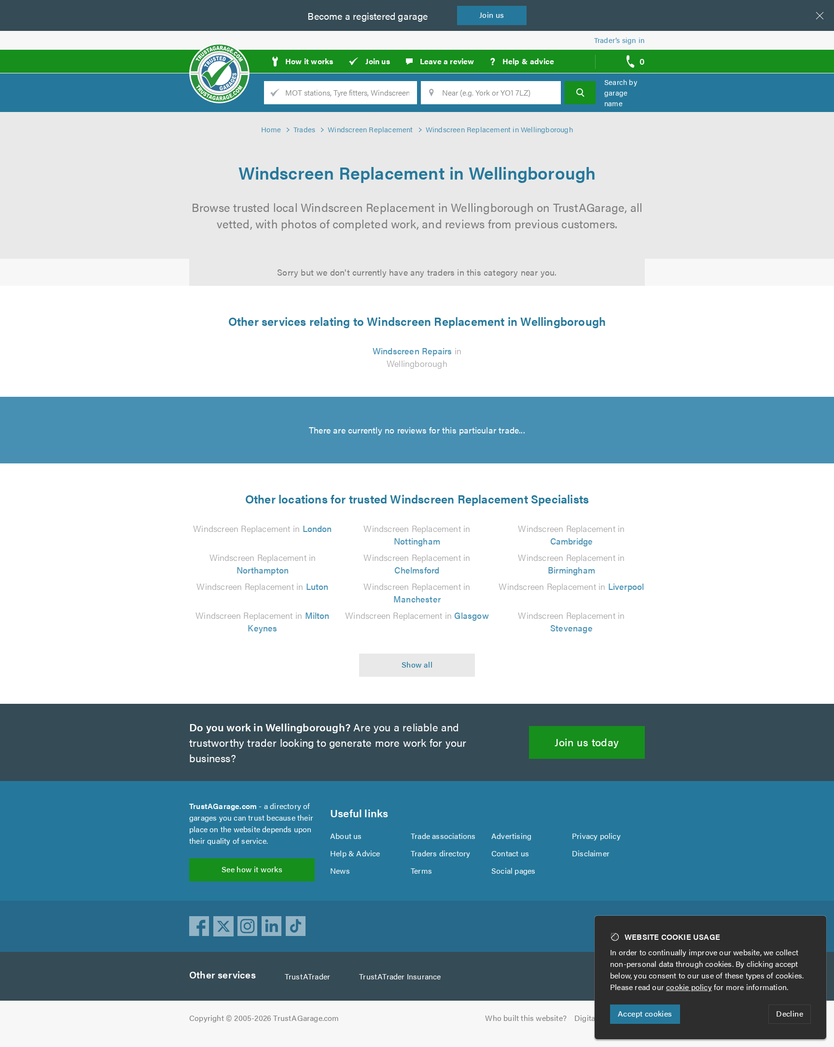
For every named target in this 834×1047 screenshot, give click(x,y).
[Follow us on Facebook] (199, 926)
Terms (421, 870)
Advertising (511, 835)
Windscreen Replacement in (262, 528)
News (340, 870)
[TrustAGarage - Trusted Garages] (219, 58)
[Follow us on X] (223, 926)
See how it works (252, 869)
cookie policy (689, 986)
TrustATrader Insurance (400, 976)
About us (346, 835)
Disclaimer (591, 853)
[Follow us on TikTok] (296, 926)
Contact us (510, 853)
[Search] (580, 92)
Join (491, 14)
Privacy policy (596, 835)
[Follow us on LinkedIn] (272, 926)
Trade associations (443, 835)
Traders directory (440, 853)
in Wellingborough (417, 357)
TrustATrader (307, 976)
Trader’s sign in (619, 40)
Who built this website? (526, 1017)
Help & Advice (355, 853)
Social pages (513, 870)
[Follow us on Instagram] (247, 926)
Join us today (587, 741)
